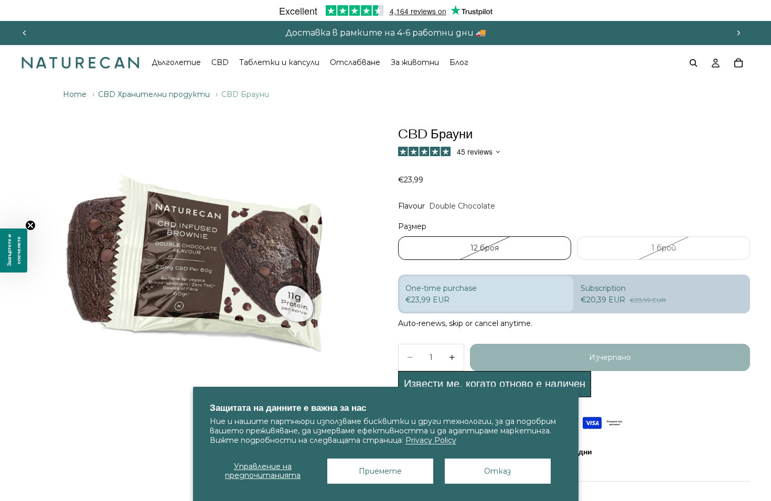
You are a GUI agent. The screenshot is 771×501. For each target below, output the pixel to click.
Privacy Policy (430, 440)
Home (75, 94)
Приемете (380, 471)
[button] (13, 250)
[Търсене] (693, 62)
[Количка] (738, 62)
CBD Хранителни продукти (154, 94)
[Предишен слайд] (24, 33)
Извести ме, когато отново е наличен (494, 383)
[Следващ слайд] (738, 33)
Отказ (497, 471)
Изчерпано (610, 357)
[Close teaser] (30, 225)
